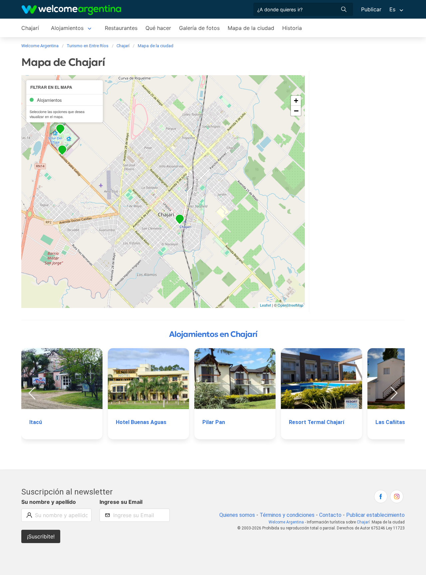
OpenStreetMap (290, 305)
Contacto (330, 515)
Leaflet (265, 305)
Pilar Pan (213, 422)
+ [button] (296, 100)
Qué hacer (158, 28)
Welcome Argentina (286, 522)
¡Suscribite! (41, 536)
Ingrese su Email (121, 502)
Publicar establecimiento (375, 515)
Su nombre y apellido (48, 502)
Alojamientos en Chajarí (213, 334)
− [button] (296, 110)
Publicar (371, 9)
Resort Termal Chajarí (316, 422)
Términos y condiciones (287, 515)
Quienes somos (237, 515)
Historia (292, 28)
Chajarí (30, 28)
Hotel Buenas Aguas (141, 422)
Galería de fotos (199, 28)
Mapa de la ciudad (251, 28)
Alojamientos (67, 28)
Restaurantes (121, 28)
